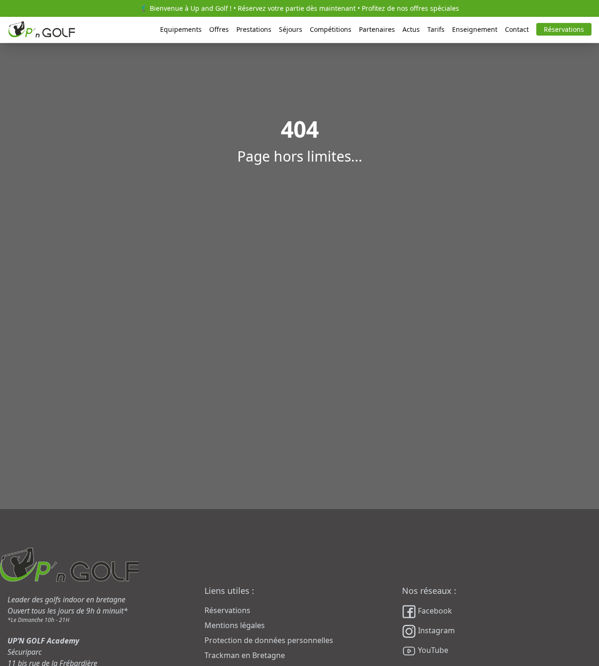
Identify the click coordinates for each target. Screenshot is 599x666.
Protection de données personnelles (269, 640)
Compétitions (330, 29)
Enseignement (474, 29)
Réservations (564, 29)
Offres (219, 29)
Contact (517, 29)
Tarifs (436, 29)
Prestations (253, 29)
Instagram (435, 631)
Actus (411, 29)
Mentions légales (235, 625)
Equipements (181, 29)
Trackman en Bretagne (245, 655)
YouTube (432, 650)
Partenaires (377, 29)
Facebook (434, 611)
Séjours (290, 29)
